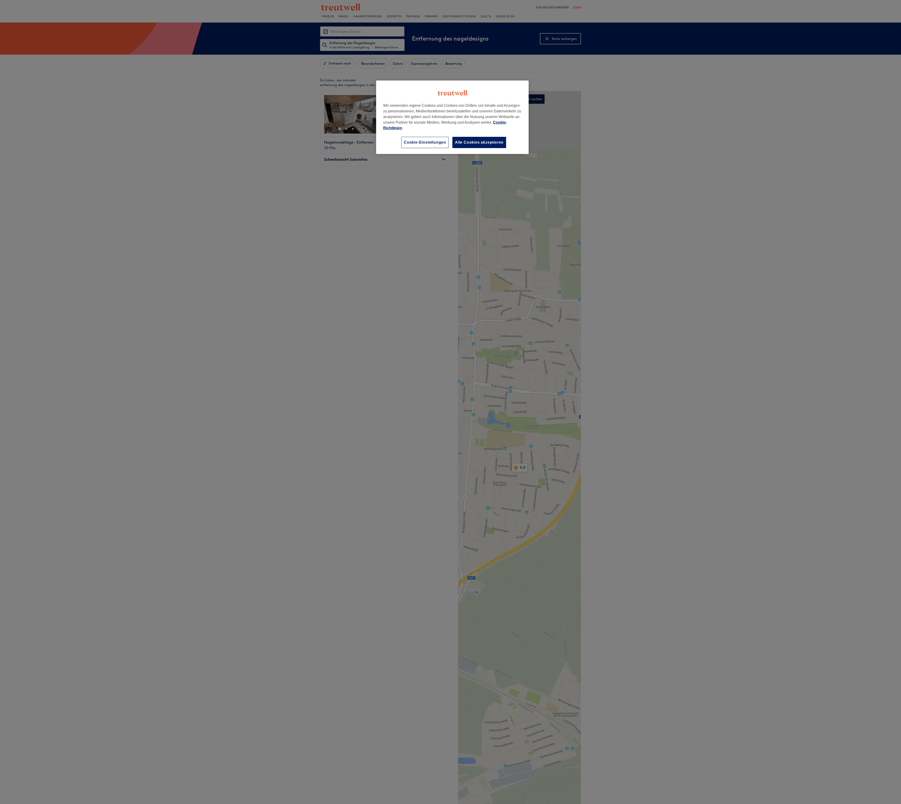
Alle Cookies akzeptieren (479, 142)
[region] (452, 117)
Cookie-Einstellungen (425, 142)
